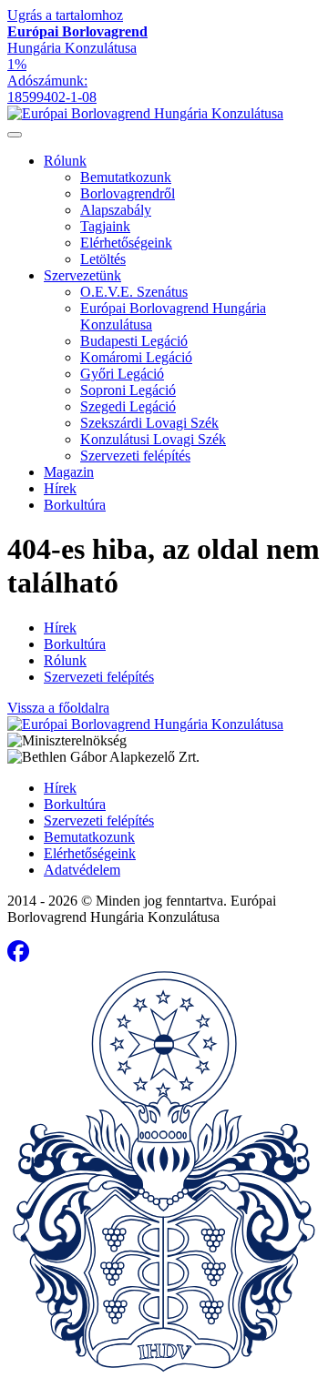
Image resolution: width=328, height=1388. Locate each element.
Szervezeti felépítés (135, 455)
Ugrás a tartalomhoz (65, 15)
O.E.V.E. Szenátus (134, 291)
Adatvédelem (82, 869)
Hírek (60, 488)
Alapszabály (115, 210)
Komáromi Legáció (136, 357)
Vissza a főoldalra (58, 707)
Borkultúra (75, 504)
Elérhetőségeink (126, 242)
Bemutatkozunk (125, 177)
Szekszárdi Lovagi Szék (149, 423)
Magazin (69, 472)
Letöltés (103, 259)
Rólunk (65, 160)
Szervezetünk (82, 275)
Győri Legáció (122, 373)
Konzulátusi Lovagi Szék (153, 439)
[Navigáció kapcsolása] (14, 134)
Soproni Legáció (128, 390)
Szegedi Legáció (128, 406)
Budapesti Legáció (134, 341)
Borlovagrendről (127, 193)
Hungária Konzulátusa (77, 40)
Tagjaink (105, 226)
